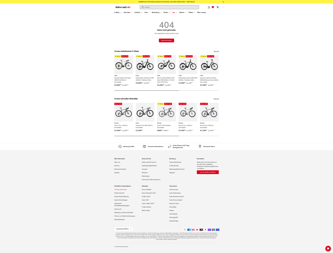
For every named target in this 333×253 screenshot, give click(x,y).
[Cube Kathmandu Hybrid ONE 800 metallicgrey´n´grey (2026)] (188, 64)
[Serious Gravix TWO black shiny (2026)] (166, 112)
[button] (213, 7)
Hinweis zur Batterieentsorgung (124, 216)
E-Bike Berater (174, 165)
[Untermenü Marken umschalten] (186, 12)
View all (216, 51)
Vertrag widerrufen (120, 189)
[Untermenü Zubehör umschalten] (142, 12)
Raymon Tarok (174, 203)
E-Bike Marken (146, 207)
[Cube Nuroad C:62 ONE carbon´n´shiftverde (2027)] (145, 112)
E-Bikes (116, 12)
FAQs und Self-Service (149, 162)
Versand (144, 169)
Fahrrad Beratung (175, 162)
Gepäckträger (173, 221)
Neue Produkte (146, 189)
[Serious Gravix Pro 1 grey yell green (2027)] (188, 112)
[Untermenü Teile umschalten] (149, 12)
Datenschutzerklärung (121, 196)
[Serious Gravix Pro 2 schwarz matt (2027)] (209, 112)
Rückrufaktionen (119, 219)
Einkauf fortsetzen (166, 40)
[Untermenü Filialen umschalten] (195, 12)
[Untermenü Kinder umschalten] (169, 12)
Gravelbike (172, 207)
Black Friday (146, 210)
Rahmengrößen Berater (177, 169)
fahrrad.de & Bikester (123, 246)
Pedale (171, 210)
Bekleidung (155, 12)
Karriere (117, 165)
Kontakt (116, 172)
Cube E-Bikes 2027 (148, 203)
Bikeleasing (145, 176)
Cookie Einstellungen (121, 200)
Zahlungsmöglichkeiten (149, 165)
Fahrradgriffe (173, 217)
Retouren (145, 172)
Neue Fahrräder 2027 (149, 193)
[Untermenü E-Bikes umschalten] (121, 12)
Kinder (166, 12)
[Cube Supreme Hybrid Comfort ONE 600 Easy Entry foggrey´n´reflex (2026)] (209, 64)
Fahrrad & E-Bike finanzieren (151, 179)
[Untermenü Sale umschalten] (176, 12)
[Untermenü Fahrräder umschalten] (132, 12)
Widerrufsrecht (119, 193)
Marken (181, 12)
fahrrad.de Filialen (120, 169)
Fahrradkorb (173, 214)
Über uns (117, 162)
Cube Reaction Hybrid (176, 196)
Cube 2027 (145, 200)
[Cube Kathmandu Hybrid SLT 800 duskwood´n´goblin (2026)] (145, 64)
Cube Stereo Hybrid (175, 200)
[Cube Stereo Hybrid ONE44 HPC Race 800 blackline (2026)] (166, 64)
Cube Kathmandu (175, 193)
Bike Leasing (201, 12)
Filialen (190, 12)
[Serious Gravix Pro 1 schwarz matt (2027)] (123, 112)
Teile (146, 12)
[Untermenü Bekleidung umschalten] (161, 12)
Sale (173, 12)
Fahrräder (127, 12)
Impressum (117, 209)
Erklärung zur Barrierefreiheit (123, 212)
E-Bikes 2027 (146, 196)
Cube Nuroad (173, 189)
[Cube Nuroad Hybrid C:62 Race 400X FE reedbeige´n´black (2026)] (123, 64)
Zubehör (137, 12)
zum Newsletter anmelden (207, 172)
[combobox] (169, 7)
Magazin (172, 172)
